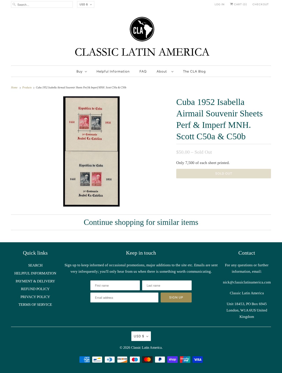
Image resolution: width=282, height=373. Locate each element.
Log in (219, 4)
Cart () (240, 4)
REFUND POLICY (35, 289)
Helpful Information (113, 71)
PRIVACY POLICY (35, 297)
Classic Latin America (146, 347)
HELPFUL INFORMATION (35, 273)
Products (27, 87)
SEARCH (35, 265)
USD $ (84, 4)
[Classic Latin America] (141, 38)
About (163, 71)
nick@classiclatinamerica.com (247, 282)
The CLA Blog (194, 71)
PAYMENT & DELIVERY (35, 281)
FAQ (143, 71)
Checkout (260, 4)
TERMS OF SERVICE (35, 304)
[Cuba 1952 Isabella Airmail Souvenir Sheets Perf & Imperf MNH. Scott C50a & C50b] (91, 151)
